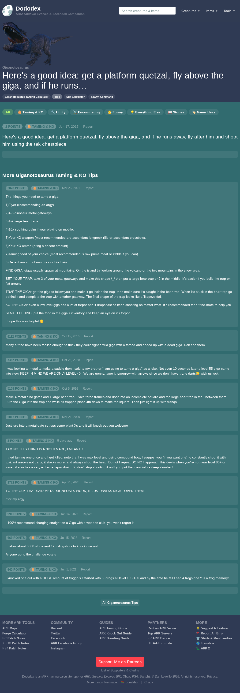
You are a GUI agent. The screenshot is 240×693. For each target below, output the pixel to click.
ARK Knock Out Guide (115, 633)
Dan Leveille (163, 676)
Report (88, 126)
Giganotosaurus (15, 67)
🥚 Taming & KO (40, 126)
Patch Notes (16, 638)
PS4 (135, 676)
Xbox (126, 676)
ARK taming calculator (57, 676)
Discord (56, 628)
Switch (144, 676)
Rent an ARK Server (162, 628)
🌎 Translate (205, 643)
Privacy (212, 676)
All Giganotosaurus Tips (120, 602)
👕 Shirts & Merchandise (214, 638)
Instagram (58, 648)
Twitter (55, 633)
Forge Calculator (14, 633)
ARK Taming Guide (113, 628)
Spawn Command (102, 96)
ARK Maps (9, 628)
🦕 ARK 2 (203, 648)
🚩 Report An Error (210, 633)
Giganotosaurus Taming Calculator (26, 96)
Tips (57, 96)
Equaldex (131, 682)
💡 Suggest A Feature (212, 628)
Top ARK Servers (160, 633)
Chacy (148, 682)
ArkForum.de (162, 643)
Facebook (58, 638)
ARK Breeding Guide (114, 638)
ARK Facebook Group (66, 643)
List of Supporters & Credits (120, 670)
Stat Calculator (75, 96)
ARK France (161, 638)
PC (119, 676)
